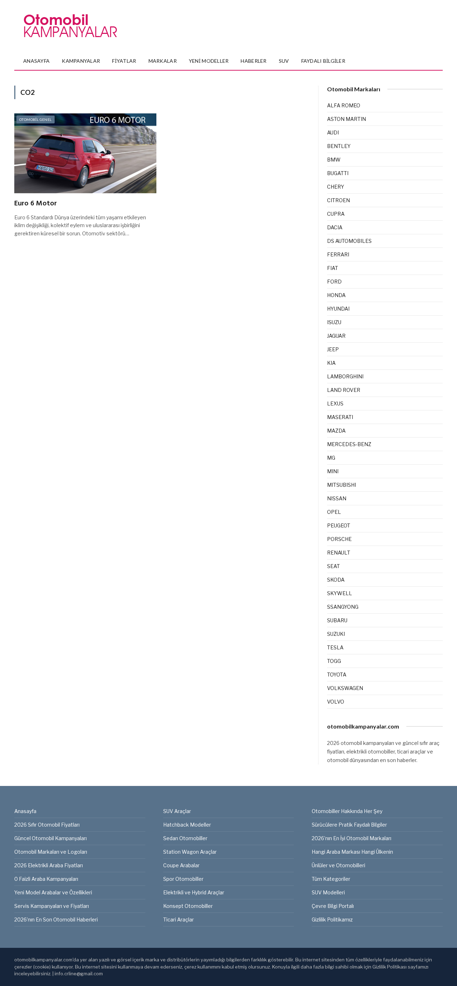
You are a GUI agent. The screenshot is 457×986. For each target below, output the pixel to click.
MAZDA (336, 431)
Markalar (163, 61)
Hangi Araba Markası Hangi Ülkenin (352, 852)
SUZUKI (336, 634)
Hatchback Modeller (187, 825)
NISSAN (336, 498)
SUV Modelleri (328, 892)
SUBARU (337, 620)
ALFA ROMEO (343, 105)
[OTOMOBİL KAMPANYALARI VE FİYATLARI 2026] (70, 26)
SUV (284, 61)
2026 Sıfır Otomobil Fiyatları (47, 825)
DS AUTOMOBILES (349, 241)
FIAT (332, 268)
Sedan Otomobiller (185, 838)
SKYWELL (339, 593)
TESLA (335, 647)
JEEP (333, 349)
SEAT (333, 566)
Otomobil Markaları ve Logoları (50, 852)
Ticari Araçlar (178, 919)
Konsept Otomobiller (188, 906)
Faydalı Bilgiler (323, 61)
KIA (331, 363)
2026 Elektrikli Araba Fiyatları (48, 865)
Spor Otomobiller (183, 879)
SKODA (336, 580)
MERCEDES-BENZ (349, 444)
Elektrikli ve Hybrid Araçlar (193, 892)
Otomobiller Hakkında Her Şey (347, 811)
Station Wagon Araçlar (190, 852)
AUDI (333, 132)
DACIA (334, 227)
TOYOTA (336, 674)
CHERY (335, 187)
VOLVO (335, 702)
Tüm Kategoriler (331, 879)
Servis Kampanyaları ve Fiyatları (51, 906)
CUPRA (336, 214)
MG (331, 458)
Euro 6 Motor (35, 204)
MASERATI (340, 417)
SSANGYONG (342, 607)
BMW (334, 160)
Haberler (253, 61)
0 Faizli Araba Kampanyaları (46, 879)
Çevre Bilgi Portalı (333, 906)
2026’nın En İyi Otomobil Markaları (351, 838)
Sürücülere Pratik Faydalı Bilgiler (349, 825)
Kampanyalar (81, 61)
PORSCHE (339, 539)
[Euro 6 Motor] (85, 153)
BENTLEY (339, 146)
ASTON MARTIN (346, 119)
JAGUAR (336, 336)
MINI (332, 471)
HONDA (336, 295)
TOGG (334, 661)
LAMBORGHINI (345, 376)
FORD (334, 282)
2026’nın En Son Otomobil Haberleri (56, 919)
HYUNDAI (338, 309)
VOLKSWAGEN (345, 688)
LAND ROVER (343, 390)
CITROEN (338, 200)
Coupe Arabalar (181, 865)
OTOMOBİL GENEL (35, 119)
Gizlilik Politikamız (332, 919)
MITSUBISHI (341, 485)
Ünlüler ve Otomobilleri (338, 865)
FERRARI (338, 254)
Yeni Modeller (209, 61)
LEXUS (335, 403)
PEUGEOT (338, 525)
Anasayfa (36, 61)
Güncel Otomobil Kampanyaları (50, 838)
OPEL (334, 512)
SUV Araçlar (177, 811)
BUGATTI (337, 173)
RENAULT (338, 553)
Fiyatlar (124, 61)
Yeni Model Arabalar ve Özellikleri (53, 892)
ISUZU (334, 322)
